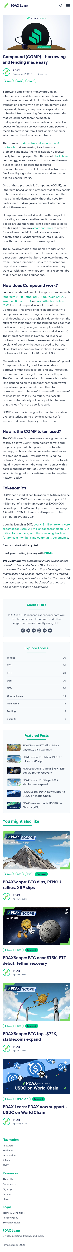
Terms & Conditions (14, 1212)
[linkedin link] (45, 630)
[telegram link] (50, 630)
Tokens (6, 1160)
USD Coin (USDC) (54, 296)
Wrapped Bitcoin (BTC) (17, 301)
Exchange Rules (11, 1222)
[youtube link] (34, 630)
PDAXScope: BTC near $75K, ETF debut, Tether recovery (44, 770)
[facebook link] (23, 630)
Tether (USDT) (33, 296)
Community (9, 1184)
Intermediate (10, 1155)
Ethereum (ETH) (13, 296)
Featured (8, 1145)
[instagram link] (39, 630)
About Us (8, 1179)
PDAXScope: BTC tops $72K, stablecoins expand (41, 782)
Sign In (7, 1194)
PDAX (48, 553)
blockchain (61, 156)
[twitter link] (28, 630)
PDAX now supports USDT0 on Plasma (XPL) (42, 805)
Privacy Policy (10, 1217)
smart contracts (43, 227)
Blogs (6, 1198)
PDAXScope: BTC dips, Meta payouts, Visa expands (41, 747)
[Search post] (60, 5)
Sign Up (7, 1189)
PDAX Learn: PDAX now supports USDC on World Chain (44, 793)
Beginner (8, 1150)
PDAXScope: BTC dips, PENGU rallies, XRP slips (42, 759)
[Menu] (68, 5)
